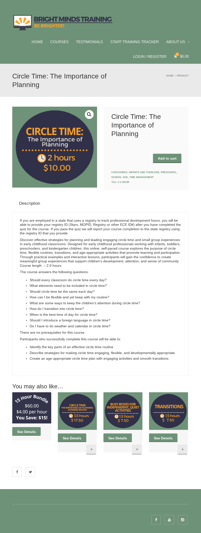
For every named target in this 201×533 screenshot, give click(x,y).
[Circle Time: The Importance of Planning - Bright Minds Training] (63, 22)
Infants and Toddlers (144, 172)
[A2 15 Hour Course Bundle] (31, 407)
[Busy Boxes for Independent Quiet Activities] (122, 411)
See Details (26, 432)
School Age (119, 177)
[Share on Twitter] (30, 472)
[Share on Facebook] (17, 472)
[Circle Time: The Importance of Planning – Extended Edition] (77, 411)
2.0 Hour (123, 182)
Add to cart (167, 158)
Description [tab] (29, 203)
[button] (89, 114)
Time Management (141, 177)
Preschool (168, 172)
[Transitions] (168, 411)
